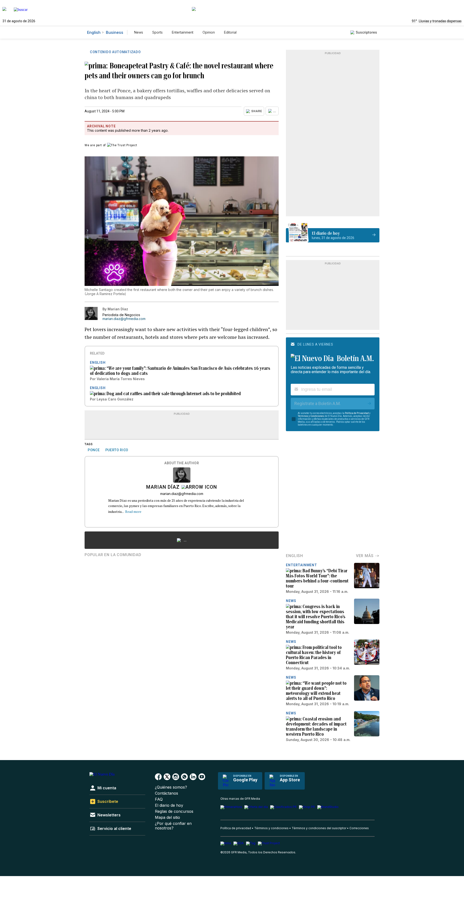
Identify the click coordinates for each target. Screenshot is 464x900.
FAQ (159, 799)
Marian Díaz (163, 487)
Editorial (230, 32)
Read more (133, 511)
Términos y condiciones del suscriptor (319, 828)
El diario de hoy (169, 805)
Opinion (209, 32)
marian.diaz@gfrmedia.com (123, 319)
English (94, 32)
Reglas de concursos (174, 811)
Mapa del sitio (167, 817)
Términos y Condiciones (311, 416)
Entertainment (182, 32)
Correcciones (359, 828)
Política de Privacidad (357, 413)
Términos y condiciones (271, 828)
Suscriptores (366, 32)
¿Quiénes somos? (171, 787)
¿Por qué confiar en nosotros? (173, 825)
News (138, 32)
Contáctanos (166, 793)
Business (114, 32)
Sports (157, 32)
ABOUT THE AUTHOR (181, 463)
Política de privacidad (235, 828)
